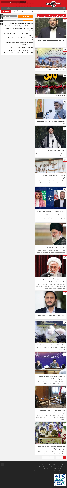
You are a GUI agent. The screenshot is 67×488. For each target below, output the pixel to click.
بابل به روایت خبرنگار (60, 95)
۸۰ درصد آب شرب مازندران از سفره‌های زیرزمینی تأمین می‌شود (38, 11)
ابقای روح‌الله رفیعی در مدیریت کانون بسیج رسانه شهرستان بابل (17, 53)
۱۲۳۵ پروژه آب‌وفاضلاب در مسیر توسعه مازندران (12, 11)
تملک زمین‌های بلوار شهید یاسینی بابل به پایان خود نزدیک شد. (18, 50)
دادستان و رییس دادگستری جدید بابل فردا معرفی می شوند (19, 42)
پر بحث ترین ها (9, 16)
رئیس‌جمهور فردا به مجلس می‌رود (56, 150)
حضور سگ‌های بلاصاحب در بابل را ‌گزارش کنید (21, 47)
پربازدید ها (26, 16)
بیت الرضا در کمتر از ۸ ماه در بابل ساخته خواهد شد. (20, 45)
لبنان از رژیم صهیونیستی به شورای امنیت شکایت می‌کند (50, 345)
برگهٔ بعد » (45, 458)
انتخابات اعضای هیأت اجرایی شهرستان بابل (55, 70)
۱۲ (51, 458)
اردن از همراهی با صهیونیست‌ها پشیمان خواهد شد (51, 41)
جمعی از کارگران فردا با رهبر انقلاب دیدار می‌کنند (52, 248)
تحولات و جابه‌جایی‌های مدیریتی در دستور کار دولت (51, 315)
